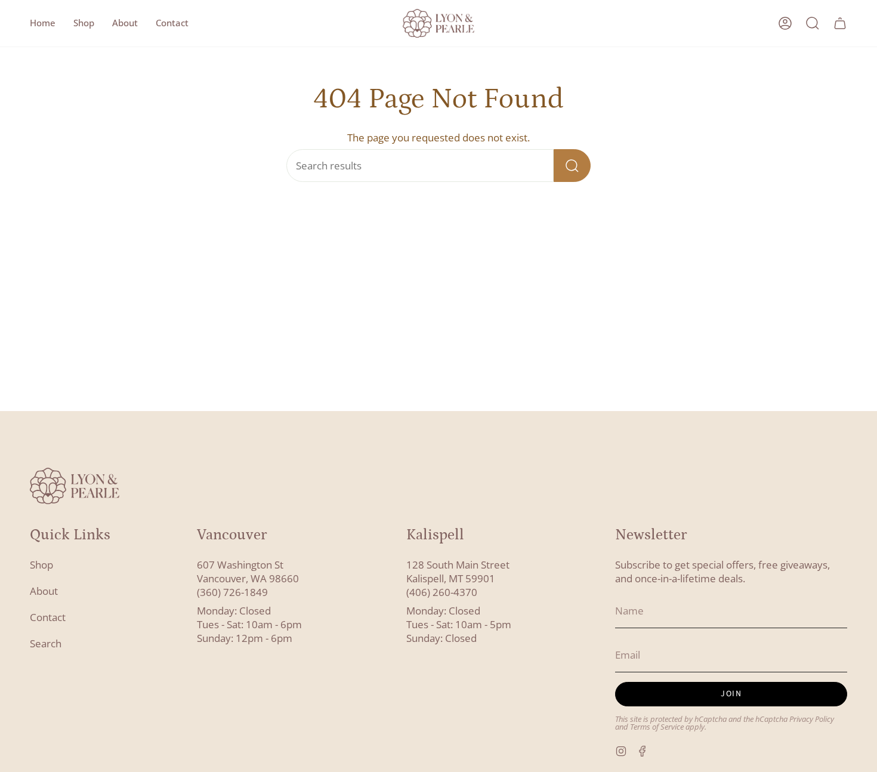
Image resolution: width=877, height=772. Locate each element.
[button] (83, 23)
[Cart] (840, 23)
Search (45, 643)
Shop (41, 565)
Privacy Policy (811, 719)
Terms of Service (657, 727)
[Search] (572, 165)
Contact (48, 617)
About (44, 591)
